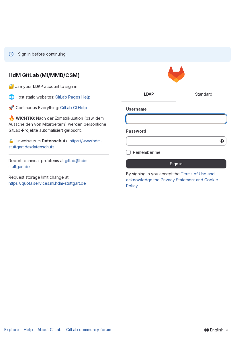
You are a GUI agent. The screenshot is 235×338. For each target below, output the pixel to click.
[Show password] (221, 141)
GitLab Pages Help (73, 97)
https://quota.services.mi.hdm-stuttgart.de (47, 183)
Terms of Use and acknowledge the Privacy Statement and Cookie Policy (172, 179)
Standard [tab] (203, 94)
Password (136, 131)
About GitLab (50, 329)
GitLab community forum (88, 329)
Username (136, 109)
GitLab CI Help (73, 107)
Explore (11, 329)
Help (28, 329)
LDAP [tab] (149, 94)
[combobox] (216, 330)
